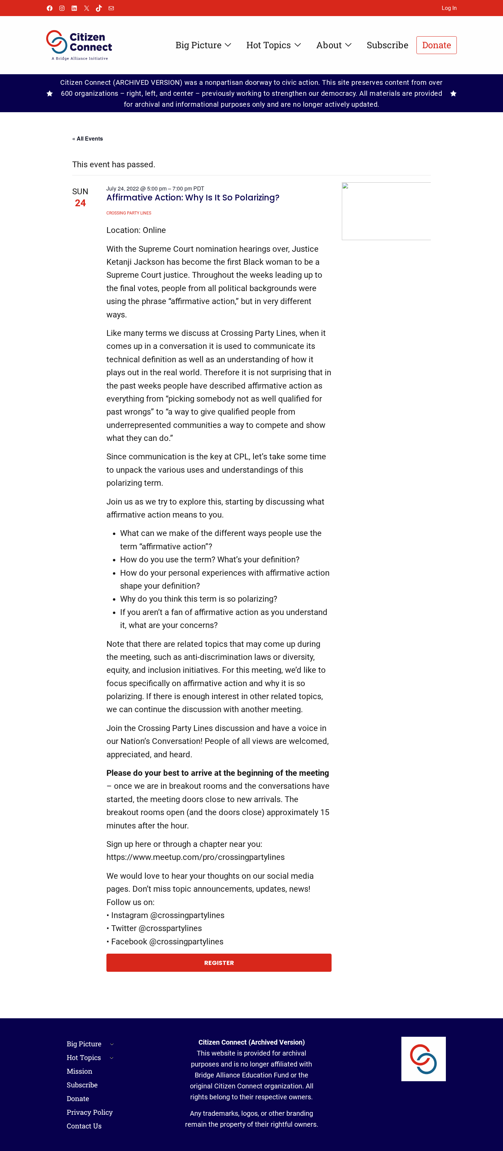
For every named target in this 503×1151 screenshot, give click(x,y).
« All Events (87, 138)
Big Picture (84, 1043)
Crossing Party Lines (128, 213)
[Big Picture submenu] (112, 1044)
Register (219, 962)
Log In (449, 8)
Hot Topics (84, 1057)
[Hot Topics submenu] (111, 1057)
